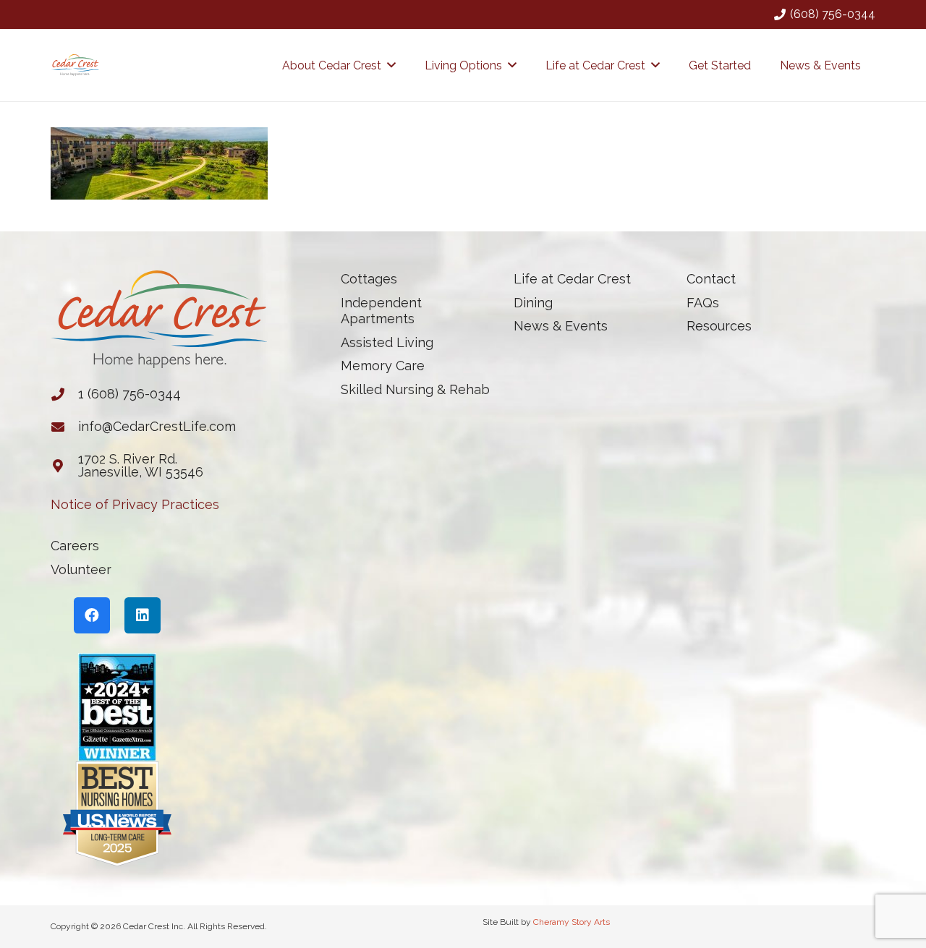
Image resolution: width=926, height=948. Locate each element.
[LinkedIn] (142, 615)
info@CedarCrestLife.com (157, 426)
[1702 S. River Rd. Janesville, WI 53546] (64, 465)
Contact (711, 278)
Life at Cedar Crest (572, 278)
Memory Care (383, 365)
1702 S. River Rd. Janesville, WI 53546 (140, 465)
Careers (75, 545)
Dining (533, 302)
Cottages (369, 278)
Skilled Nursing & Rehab (415, 389)
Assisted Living (387, 342)
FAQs (703, 302)
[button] (391, 65)
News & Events (561, 325)
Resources (719, 325)
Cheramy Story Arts (571, 922)
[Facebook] (92, 615)
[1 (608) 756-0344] (64, 394)
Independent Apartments (381, 311)
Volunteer (81, 569)
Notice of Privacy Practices (135, 504)
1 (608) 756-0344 (129, 393)
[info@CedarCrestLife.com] (64, 426)
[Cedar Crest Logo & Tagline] (75, 65)
